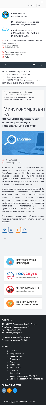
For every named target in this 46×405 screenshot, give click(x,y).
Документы (15, 359)
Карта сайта (15, 373)
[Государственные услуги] (23, 276)
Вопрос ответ (15, 368)
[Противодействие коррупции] (23, 262)
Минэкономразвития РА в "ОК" (23, 376)
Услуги (12, 362)
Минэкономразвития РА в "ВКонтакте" (26, 379)
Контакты (14, 370)
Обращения (15, 365)
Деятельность (16, 356)
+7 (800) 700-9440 (12, 45)
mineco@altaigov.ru (12, 48)
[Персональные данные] (23, 303)
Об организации (17, 353)
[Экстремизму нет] (23, 289)
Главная (13, 351)
